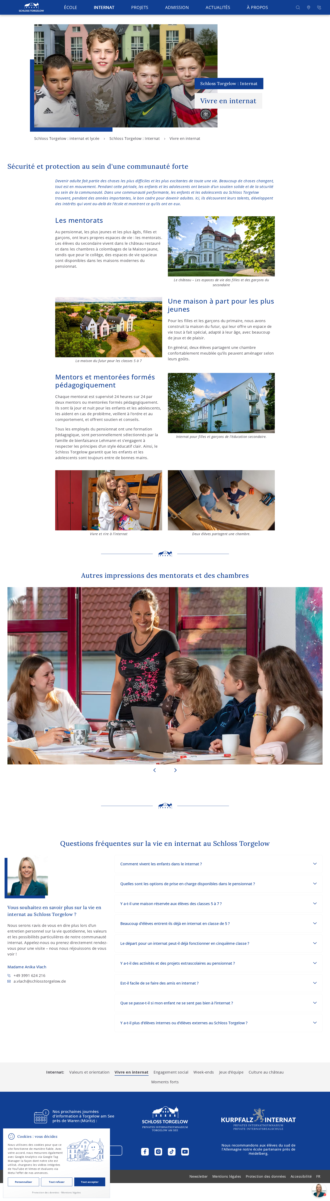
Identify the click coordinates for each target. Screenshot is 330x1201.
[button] (297, 7)
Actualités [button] (218, 7)
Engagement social (171, 1072)
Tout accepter (90, 1182)
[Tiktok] (172, 1152)
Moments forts (165, 1081)
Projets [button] (139, 7)
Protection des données (266, 1176)
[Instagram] (158, 1152)
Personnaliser (23, 1182)
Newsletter (198, 1176)
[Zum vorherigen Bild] (154, 770)
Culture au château (266, 1072)
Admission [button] (177, 7)
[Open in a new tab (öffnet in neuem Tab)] (308, 7)
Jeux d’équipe (231, 1072)
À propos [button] (257, 7)
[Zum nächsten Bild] (175, 770)
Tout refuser (57, 1182)
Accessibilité (301, 1176)
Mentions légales (226, 1176)
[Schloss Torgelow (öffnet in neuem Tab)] (258, 1119)
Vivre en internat (132, 1072)
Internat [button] (104, 7)
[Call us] (319, 7)
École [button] (70, 7)
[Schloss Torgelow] (31, 7)
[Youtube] (185, 1152)
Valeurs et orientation (89, 1072)
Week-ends (203, 1072)
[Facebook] (145, 1152)
